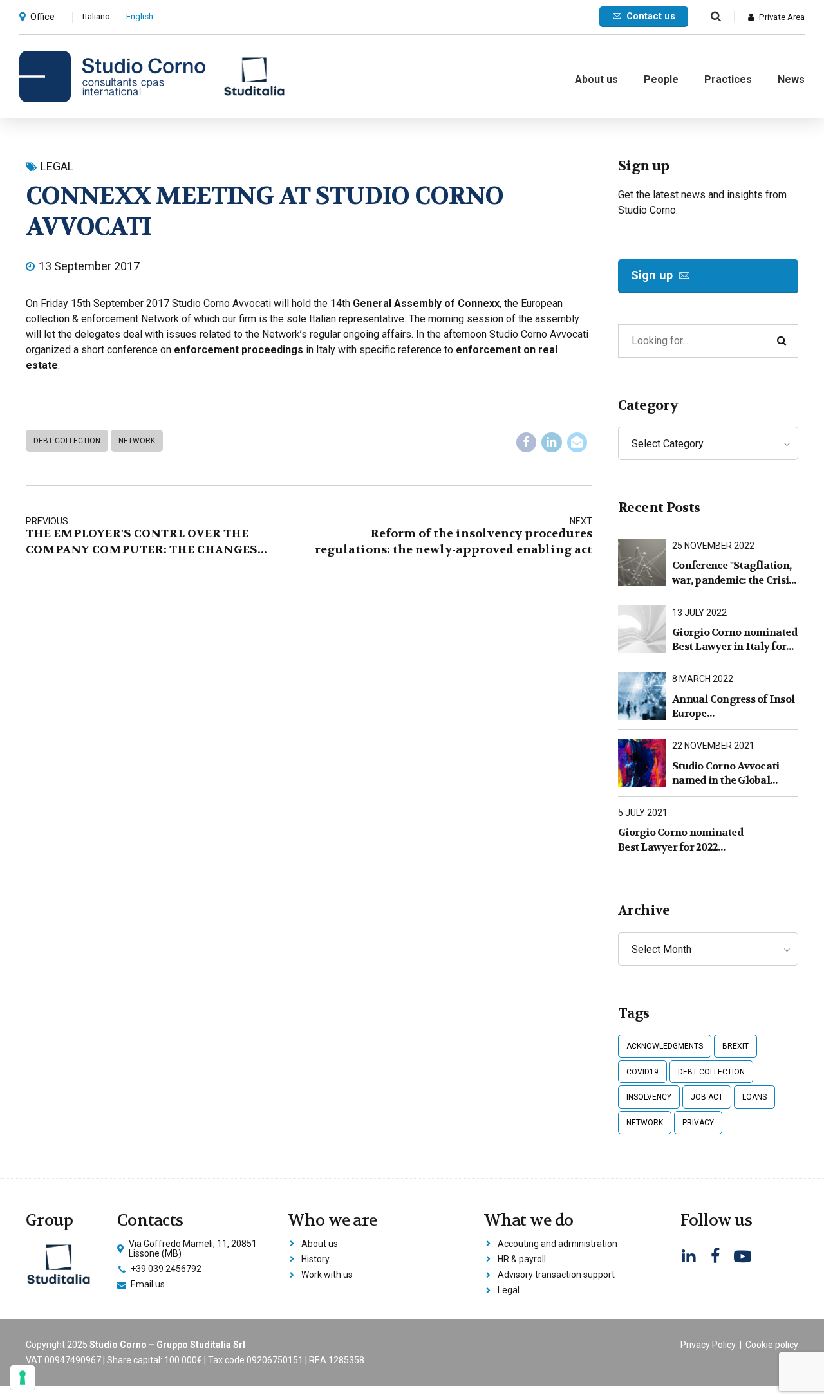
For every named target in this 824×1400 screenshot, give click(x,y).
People (661, 79)
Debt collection (66, 440)
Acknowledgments (664, 1046)
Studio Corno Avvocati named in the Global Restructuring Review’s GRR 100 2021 (728, 773)
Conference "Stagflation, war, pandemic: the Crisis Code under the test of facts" (732, 572)
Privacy (698, 1122)
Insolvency (648, 1096)
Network (136, 440)
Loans (754, 1096)
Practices (728, 79)
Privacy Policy (708, 1345)
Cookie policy (771, 1345)
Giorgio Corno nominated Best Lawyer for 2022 (680, 839)
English (139, 16)
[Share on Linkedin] (551, 442)
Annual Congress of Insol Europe (733, 706)
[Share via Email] (577, 442)
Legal (57, 166)
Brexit (735, 1046)
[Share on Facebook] (526, 442)
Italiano (96, 16)
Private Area (782, 17)
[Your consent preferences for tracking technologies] (22, 1377)
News (791, 79)
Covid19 (642, 1071)
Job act (707, 1096)
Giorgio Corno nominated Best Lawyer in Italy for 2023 (734, 639)
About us (596, 79)
